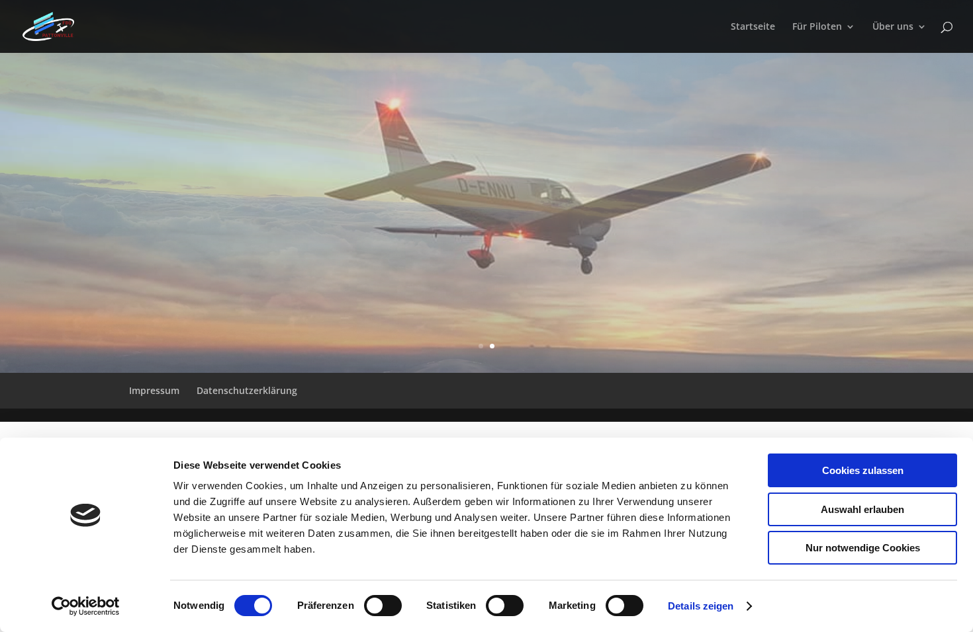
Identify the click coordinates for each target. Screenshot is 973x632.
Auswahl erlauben (862, 509)
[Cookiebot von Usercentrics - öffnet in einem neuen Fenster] (86, 606)
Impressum (154, 390)
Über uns (892, 27)
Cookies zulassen (863, 470)
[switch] (383, 605)
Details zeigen (700, 606)
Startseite (753, 27)
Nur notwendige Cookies (863, 547)
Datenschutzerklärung (247, 390)
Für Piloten (817, 27)
